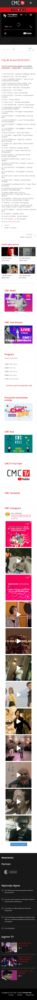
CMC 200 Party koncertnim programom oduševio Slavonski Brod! (18, 891)
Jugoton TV (7, 936)
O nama (11, 995)
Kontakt (19, 995)
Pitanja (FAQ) (30, 995)
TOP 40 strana (16, 221)
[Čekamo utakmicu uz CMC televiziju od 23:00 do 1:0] (18, 828)
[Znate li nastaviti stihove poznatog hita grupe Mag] (18, 587)
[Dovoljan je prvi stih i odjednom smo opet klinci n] (18, 534)
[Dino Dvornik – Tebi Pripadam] (9, 975)
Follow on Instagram (20, 844)
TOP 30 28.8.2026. (9, 928)
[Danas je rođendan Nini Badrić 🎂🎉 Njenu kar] (18, 721)
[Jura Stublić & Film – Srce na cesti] (9, 947)
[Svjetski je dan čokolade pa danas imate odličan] (18, 641)
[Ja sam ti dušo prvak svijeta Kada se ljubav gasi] (18, 748)
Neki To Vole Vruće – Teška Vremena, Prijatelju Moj (26, 959)
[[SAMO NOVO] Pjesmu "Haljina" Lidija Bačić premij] (18, 668)
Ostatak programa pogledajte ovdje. (19, 385)
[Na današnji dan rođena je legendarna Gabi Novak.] (18, 614)
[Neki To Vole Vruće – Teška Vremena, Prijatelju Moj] (9, 961)
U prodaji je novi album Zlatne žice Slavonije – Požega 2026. (18, 909)
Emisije (10, 221)
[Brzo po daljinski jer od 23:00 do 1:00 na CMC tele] (18, 775)
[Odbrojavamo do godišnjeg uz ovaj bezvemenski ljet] (18, 561)
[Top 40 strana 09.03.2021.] (18, 3)
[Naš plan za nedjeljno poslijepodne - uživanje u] (18, 694)
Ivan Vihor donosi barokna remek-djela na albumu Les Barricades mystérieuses (19, 900)
